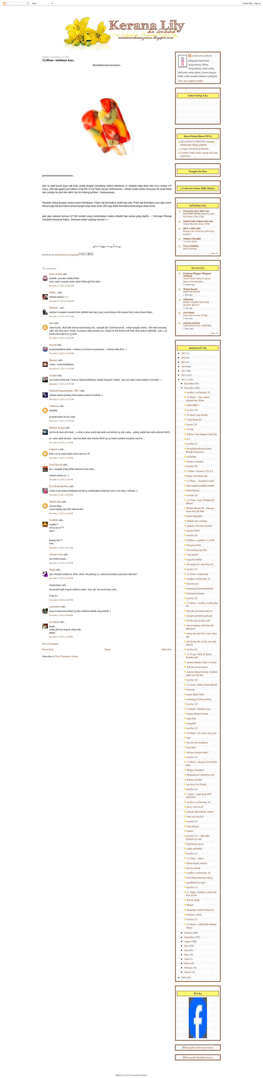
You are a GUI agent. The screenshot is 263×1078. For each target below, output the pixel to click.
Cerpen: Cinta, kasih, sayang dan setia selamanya (199, 154)
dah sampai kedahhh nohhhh (200, 485)
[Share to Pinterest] (91, 253)
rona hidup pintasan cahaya (200, 877)
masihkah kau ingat (196, 882)
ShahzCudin (55, 501)
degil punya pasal (195, 843)
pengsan (191, 689)
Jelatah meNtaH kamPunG (199, 615)
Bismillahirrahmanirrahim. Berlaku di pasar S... (199, 450)
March (187, 963)
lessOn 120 (192, 679)
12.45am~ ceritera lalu (197, 574)
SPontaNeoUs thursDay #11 (200, 564)
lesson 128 (192, 424)
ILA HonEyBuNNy (59, 486)
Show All (214, 253)
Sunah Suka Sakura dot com (198, 221)
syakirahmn (54, 606)
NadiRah (53, 519)
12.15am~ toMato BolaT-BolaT (202, 684)
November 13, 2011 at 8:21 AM (61, 547)
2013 (184, 370)
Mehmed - (54, 307)
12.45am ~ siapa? (195, 858)
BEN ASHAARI (191, 228)
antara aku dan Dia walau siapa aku (201, 635)
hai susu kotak (193, 868)
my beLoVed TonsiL (197, 784)
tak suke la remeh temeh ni (199, 610)
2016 (184, 357)
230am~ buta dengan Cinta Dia (202, 434)
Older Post (166, 649)
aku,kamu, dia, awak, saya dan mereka (201, 643)
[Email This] (80, 253)
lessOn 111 (192, 919)
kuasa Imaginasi (194, 516)
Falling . (53, 292)
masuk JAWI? (193, 530)
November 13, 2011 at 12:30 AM (61, 353)
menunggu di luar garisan (199, 699)
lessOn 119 (192, 704)
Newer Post (48, 649)
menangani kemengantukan (200, 588)
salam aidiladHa (194, 848)
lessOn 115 (192, 821)
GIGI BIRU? (193, 405)
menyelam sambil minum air (200, 909)
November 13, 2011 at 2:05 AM (61, 495)
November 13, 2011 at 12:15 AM (61, 316)
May (186, 954)
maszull (52, 344)
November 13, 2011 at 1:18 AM (61, 458)
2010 (184, 977)
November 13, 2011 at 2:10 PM (61, 637)
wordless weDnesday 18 (198, 872)
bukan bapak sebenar (197, 863)
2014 (184, 366)
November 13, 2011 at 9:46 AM (61, 615)
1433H (190, 429)
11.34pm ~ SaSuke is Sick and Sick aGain (201, 893)
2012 (184, 375)
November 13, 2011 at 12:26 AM (61, 338)
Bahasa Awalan (194, 779)
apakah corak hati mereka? (199, 525)
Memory (53, 360)
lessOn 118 (192, 728)
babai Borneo (193, 490)
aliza (51, 323)
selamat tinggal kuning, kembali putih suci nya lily (201, 673)
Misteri (190, 904)
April (187, 958)
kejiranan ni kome (195, 593)
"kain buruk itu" (194, 419)
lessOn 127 (192, 443)
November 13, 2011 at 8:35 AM (61, 563)
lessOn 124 (192, 535)
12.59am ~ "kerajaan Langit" (201, 480)
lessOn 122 (192, 598)
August (188, 941)
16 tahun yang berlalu (197, 414)
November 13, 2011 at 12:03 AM (61, 285)
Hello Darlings (190, 248)
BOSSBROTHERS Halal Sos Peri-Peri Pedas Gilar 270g (199, 215)
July (186, 945)
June (186, 950)
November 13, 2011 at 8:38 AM (61, 578)
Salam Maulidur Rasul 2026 (196, 223)
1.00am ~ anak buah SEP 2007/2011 (198, 795)
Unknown (54, 405)
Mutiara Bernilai (192, 238)
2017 (184, 353)
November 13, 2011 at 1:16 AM (61, 442)
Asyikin (53, 375)
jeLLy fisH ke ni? (195, 806)
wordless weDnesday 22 (198, 392)
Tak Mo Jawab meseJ (197, 666)
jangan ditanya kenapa (197, 713)
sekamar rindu (56, 554)
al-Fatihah (191, 456)
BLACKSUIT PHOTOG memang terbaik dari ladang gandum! (197, 143)
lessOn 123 (192, 569)
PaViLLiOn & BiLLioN (198, 620)
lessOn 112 (192, 887)
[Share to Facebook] (88, 253)
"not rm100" (193, 554)
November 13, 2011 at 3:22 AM (61, 513)
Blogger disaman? (195, 769)
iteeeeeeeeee (193, 583)
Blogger (143, 1075)
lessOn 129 (192, 410)
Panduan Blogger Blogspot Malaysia (197, 274)
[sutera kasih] (55, 273)
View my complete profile (190, 80)
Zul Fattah (188, 312)
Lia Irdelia (54, 621)
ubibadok (188, 299)
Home (107, 649)
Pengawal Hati (194, 545)
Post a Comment (50, 643)
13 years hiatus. (190, 241)
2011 (184, 379)
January (188, 972)
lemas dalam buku (195, 694)
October (188, 932)
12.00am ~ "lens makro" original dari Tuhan (198, 398)
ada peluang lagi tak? (197, 549)
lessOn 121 (192, 649)
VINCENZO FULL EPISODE (197, 325)
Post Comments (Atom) (66, 656)
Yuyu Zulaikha (191, 246)
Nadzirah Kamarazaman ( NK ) (64, 390)
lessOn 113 (192, 853)
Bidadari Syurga (57, 427)
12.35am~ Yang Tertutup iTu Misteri (200, 501)
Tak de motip (193, 900)
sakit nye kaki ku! (195, 816)
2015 (184, 362)
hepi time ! (192, 747)
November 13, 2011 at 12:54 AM (61, 421)
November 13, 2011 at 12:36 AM (61, 368)
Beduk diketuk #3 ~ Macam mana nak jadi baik (200, 509)
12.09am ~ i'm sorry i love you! (202, 733)
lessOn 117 (192, 757)
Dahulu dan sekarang (197, 520)
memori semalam (195, 461)
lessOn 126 (192, 466)
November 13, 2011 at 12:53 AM (61, 399)
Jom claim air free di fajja (195, 315)
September (189, 937)
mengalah (191, 723)
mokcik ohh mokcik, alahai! (200, 811)
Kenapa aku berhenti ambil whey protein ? (199, 232)
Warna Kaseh (190, 289)
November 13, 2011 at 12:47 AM (61, 384)
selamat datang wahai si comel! (202, 662)
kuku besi (191, 718)
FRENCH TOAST (191, 291)
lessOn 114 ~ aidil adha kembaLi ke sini (197, 837)
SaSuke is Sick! (194, 914)
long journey (193, 826)
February (188, 967)
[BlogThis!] (83, 253)
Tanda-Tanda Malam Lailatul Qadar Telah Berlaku (196, 280)
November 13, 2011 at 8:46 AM (61, 600)
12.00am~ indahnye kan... (199, 708)
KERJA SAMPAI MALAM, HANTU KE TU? (196, 303)
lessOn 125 (192, 495)
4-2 (188, 439)
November (189, 387)
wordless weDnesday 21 (198, 578)
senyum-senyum (191, 323)
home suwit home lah (197, 475)
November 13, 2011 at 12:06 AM (61, 301)
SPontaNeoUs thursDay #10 (200, 774)
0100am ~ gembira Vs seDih (200, 540)
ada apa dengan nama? (198, 752)
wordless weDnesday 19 (198, 802)
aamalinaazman (61, 254)
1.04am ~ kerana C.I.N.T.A (200, 471)
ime (188, 737)
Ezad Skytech (55, 464)
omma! (190, 830)
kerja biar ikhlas (194, 559)
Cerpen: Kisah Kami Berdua (195, 148)
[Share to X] (86, 253)
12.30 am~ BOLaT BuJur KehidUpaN (199, 656)
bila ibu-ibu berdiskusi (197, 742)
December (189, 383)
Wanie (52, 569)
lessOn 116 (192, 789)
